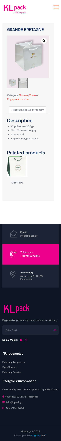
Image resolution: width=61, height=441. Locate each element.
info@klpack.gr (29, 235)
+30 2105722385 (30, 256)
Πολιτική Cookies (11, 372)
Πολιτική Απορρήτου (13, 362)
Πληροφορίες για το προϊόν (27, 109)
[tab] (27, 109)
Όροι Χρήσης (9, 367)
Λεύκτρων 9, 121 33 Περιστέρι (31, 278)
